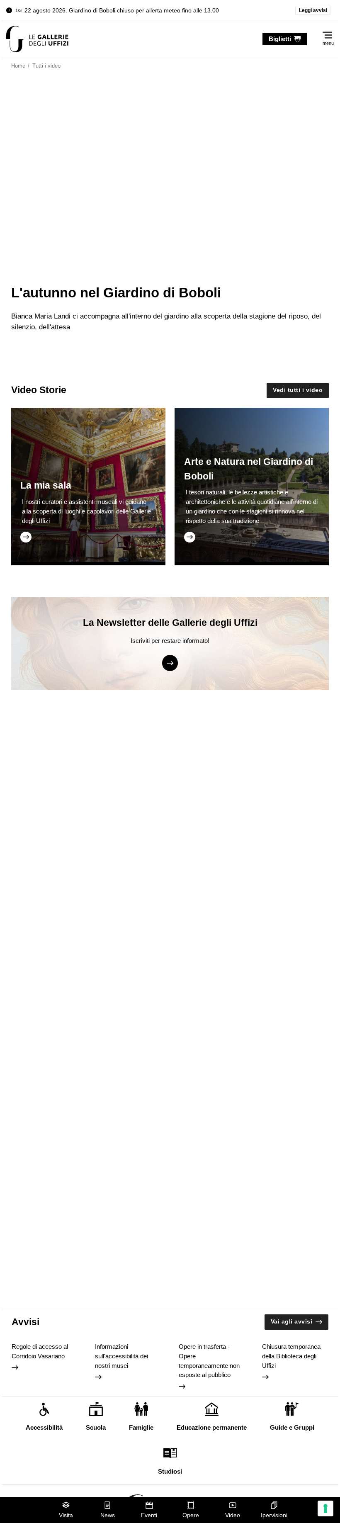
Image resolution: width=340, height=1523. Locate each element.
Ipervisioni (274, 1515)
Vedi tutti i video (298, 390)
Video (232, 1515)
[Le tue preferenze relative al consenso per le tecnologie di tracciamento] (325, 1508)
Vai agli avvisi (292, 1322)
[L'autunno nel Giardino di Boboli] (37, 39)
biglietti (280, 38)
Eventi (149, 1515)
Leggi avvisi (313, 10)
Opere (190, 1515)
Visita (66, 1515)
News (107, 1515)
